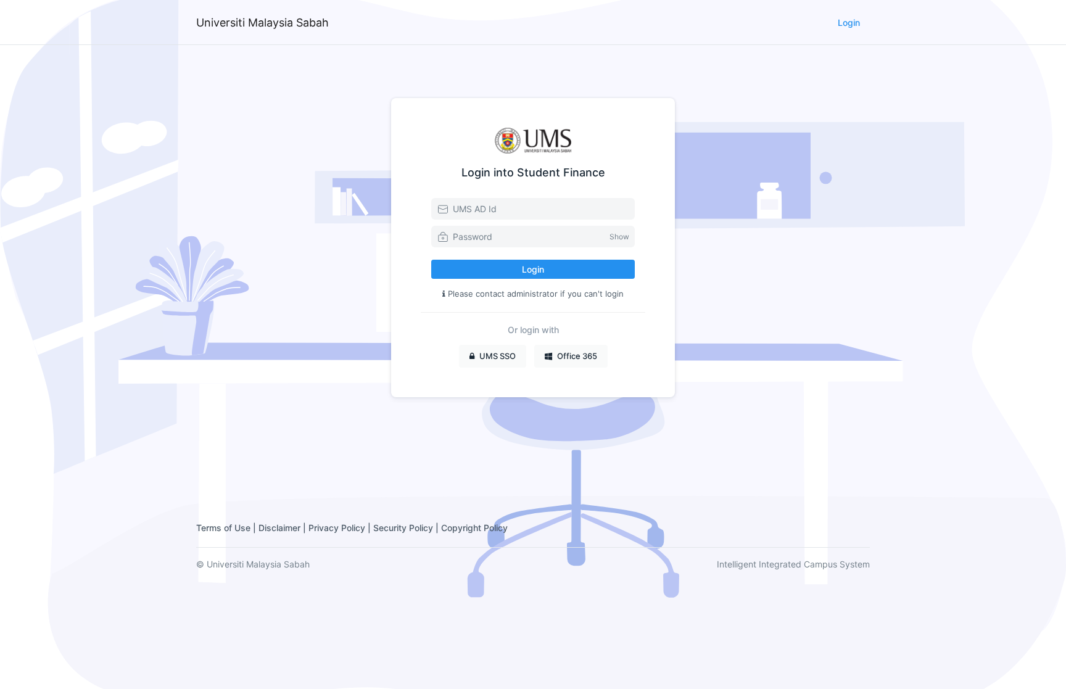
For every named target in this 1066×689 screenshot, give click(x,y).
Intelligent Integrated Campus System (793, 564)
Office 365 (577, 356)
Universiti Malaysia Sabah (262, 22)
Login (849, 22)
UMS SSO (497, 356)
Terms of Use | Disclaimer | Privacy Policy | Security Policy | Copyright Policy (352, 527)
